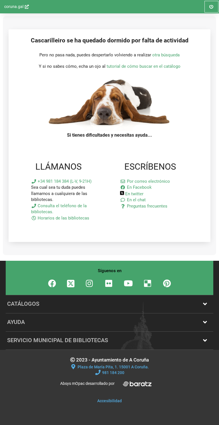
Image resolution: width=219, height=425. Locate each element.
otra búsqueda (166, 55)
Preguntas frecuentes (146, 206)
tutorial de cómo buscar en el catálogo (144, 66)
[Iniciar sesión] (109, 129)
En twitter (133, 193)
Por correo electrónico (148, 181)
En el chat (135, 199)
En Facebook (138, 187)
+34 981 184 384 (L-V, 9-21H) (64, 181)
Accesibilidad (109, 401)
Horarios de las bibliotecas (62, 218)
